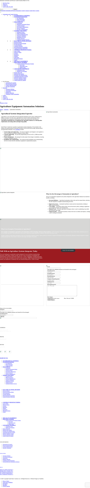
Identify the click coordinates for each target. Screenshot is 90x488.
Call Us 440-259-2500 (8, 99)
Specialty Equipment (21, 61)
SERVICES (4, 358)
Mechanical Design (18, 58)
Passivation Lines (23, 66)
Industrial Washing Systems (20, 77)
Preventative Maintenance (22, 27)
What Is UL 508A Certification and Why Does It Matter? (11, 469)
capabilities (17, 129)
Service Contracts (21, 28)
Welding (16, 56)
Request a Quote (3, 103)
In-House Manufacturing (22, 34)
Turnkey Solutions (20, 30)
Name (51, 270)
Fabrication (16, 57)
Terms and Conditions (8, 482)
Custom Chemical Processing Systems (25, 63)
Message (51, 284)
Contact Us (5, 5)
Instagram (2, 309)
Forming (16, 53)
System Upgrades (21, 20)
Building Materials (10, 93)
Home (1, 109)
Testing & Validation (21, 35)
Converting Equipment (21, 68)
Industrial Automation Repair (23, 24)
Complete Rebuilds (18, 46)
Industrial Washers (20, 62)
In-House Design (20, 32)
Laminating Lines (21, 70)
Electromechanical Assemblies (20, 47)
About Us (5, 4)
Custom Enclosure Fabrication (20, 48)
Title (50, 281)
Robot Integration (21, 19)
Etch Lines (22, 65)
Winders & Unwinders (22, 71)
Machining (16, 55)
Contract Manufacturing (22, 49)
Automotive (8, 91)
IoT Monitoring (20, 18)
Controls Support (20, 25)
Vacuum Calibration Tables (20, 79)
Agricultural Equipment (11, 90)
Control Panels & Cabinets (20, 80)
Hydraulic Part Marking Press (20, 75)
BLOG (1, 467)
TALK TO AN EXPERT (68, 250)
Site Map (5, 485)
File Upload (50, 297)
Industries (5, 87)
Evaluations (19, 23)
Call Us (8, 6)
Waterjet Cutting (17, 52)
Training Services (21, 38)
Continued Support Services (23, 39)
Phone (51, 276)
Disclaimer (5, 483)
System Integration (20, 16)
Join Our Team (6, 3)
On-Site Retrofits (18, 44)
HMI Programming (21, 33)
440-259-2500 (3, 339)
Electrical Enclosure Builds (20, 43)
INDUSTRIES (3, 453)
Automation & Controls (22, 15)
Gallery (4, 95)
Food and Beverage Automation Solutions (11, 461)
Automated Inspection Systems (21, 76)
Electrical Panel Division (22, 41)
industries (30, 256)
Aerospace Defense (10, 89)
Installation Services (21, 37)
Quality (15, 60)
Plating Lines (23, 67)
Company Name (53, 279)
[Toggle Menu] (0, 12)
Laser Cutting (17, 51)
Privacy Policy (6, 481)
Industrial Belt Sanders (19, 74)
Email (48, 266)
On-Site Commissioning (22, 29)
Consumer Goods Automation (12, 94)
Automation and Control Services (10, 14)
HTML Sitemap (6, 486)
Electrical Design (18, 42)
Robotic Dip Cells (18, 72)
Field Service (18, 22)
